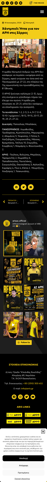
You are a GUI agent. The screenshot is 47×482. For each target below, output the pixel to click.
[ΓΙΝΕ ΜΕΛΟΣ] (30, 3)
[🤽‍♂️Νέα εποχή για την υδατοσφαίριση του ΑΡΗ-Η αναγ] (13, 243)
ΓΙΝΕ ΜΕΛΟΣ (39, 3)
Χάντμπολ (30, 23)
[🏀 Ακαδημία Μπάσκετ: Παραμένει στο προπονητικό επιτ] (34, 270)
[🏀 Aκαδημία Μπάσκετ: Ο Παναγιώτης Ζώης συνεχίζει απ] (13, 298)
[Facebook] (2, 3)
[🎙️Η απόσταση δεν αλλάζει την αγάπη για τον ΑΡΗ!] (34, 243)
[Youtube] (16, 3)
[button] (43, 431)
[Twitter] (11, 3)
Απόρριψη (23, 465)
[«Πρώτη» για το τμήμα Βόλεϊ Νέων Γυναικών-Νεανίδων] (34, 325)
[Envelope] (20, 3)
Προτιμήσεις (23, 473)
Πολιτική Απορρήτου (22, 479)
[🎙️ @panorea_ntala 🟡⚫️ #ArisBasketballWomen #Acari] (13, 325)
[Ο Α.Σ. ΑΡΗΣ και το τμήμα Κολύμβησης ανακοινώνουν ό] (34, 298)
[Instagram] (7, 3)
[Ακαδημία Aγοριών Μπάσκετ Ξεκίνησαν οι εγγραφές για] (13, 270)
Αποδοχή (23, 458)
